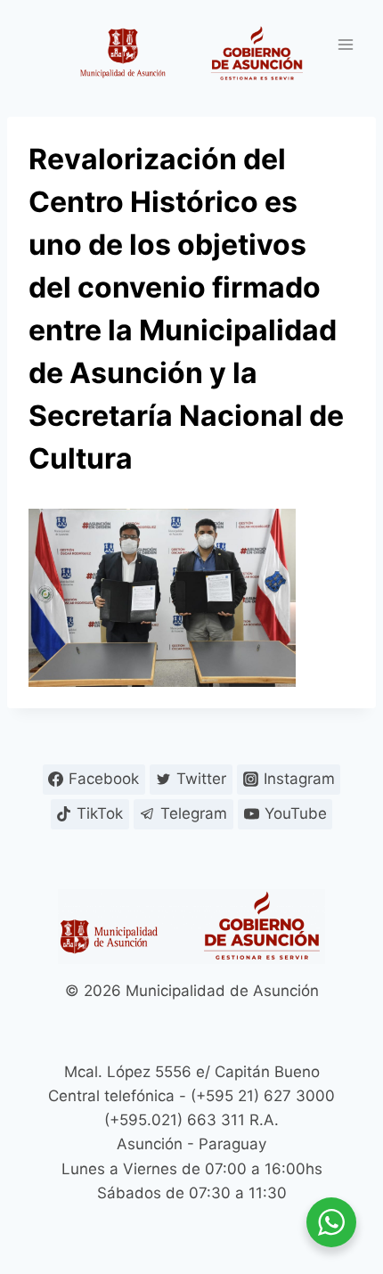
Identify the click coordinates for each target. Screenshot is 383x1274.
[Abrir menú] (345, 44)
